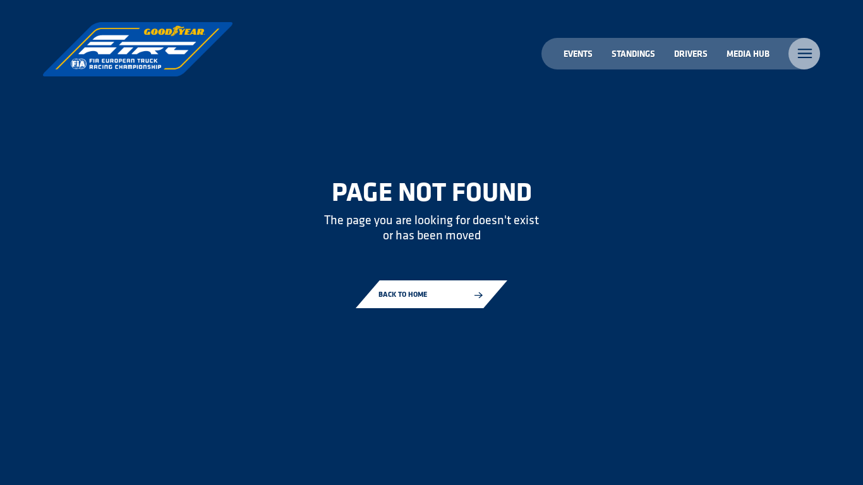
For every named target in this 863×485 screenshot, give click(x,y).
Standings (633, 53)
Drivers (691, 53)
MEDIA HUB (748, 53)
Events (578, 53)
